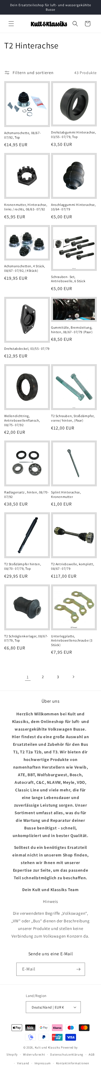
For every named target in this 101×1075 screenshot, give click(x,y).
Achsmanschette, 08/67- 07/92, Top (22, 135)
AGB (92, 1054)
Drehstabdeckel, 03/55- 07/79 (27, 348)
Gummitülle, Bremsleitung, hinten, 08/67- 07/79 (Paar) (72, 329)
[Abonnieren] (78, 969)
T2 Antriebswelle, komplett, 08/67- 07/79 (72, 566)
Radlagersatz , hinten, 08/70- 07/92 (26, 494)
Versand (23, 1063)
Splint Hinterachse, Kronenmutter (66, 494)
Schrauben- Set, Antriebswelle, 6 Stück (68, 279)
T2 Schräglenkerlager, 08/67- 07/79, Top (26, 638)
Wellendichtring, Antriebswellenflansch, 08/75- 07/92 (22, 420)
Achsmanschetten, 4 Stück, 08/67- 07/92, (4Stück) (24, 268)
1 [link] (28, 677)
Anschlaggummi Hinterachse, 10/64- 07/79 (73, 206)
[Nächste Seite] (73, 677)
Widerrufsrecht (34, 1054)
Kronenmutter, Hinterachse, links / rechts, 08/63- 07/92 (25, 206)
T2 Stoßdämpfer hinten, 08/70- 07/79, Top (22, 566)
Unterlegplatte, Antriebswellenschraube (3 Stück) (72, 640)
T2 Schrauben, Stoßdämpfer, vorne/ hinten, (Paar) (73, 418)
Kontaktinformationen (72, 1063)
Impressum (43, 1063)
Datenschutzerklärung (66, 1054)
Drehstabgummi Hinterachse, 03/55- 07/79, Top (73, 134)
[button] (11, 23)
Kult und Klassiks (47, 1047)
